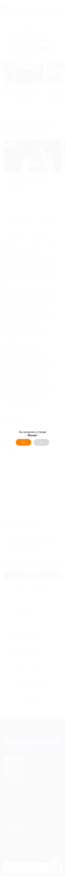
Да (23, 442)
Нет (42, 442)
